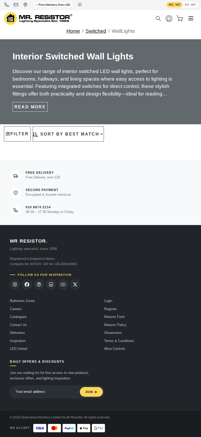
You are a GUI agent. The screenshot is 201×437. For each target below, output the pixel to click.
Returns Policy (115, 325)
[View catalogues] (80, 4)
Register (110, 309)
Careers (16, 309)
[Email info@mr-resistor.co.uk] (16, 4)
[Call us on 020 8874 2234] (6, 4)
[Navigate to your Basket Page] (179, 19)
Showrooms (113, 333)
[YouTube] (63, 284)
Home (73, 31)
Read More (30, 107)
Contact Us (18, 325)
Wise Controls (114, 349)
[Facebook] (27, 284)
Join (89, 392)
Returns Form (114, 317)
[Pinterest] (39, 284)
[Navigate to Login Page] (169, 19)
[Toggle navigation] (191, 19)
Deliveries (17, 333)
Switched (96, 31)
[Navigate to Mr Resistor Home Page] (76, 18)
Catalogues (18, 317)
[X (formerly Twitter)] (75, 284)
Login (108, 301)
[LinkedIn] (51, 284)
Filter (19, 134)
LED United (18, 349)
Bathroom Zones (22, 301)
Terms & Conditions (119, 341)
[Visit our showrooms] (25, 4)
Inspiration (18, 341)
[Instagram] (15, 284)
